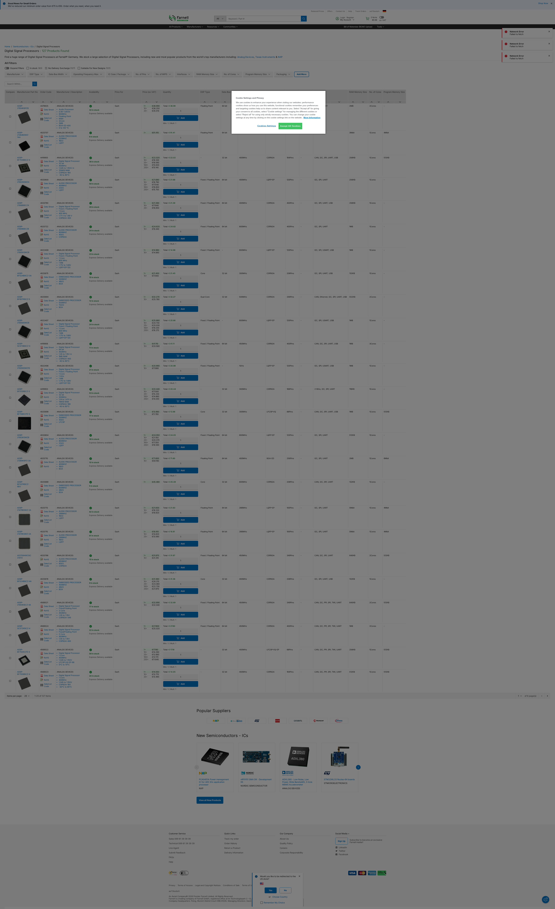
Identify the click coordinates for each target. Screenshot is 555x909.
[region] (278, 112)
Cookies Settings (266, 126)
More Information (312, 117)
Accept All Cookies (290, 126)
